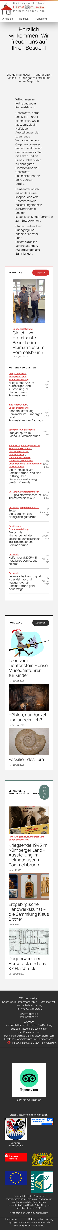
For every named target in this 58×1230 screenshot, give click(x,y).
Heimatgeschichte (30, 445)
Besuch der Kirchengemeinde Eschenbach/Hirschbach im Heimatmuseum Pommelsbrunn (25, 538)
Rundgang (41, 18)
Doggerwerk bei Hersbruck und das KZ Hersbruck (27, 963)
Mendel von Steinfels (19, 457)
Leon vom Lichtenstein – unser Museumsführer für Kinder (29, 668)
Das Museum (15, 526)
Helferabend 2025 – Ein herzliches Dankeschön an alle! (24, 560)
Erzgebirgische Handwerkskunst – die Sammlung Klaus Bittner (29, 911)
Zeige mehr (40, 272)
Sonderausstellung (23, 328)
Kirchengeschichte (18, 451)
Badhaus (13, 429)
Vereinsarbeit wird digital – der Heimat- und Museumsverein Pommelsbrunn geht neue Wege (25, 582)
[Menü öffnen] (53, 8)
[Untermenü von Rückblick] (32, 19)
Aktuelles (7, 18)
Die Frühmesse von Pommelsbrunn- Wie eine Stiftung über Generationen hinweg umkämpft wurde (25, 476)
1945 (11, 373)
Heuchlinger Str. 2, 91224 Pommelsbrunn (34, 1042)
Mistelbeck (27, 460)
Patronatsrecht (34, 463)
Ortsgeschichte (17, 463)
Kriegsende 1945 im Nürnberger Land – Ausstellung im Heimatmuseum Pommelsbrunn (21, 389)
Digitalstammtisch (29, 491)
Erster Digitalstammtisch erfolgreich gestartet (22, 513)
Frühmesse (14, 445)
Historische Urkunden (20, 448)
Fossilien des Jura (26, 759)
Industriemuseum (18, 404)
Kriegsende (20, 373)
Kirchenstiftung (17, 454)
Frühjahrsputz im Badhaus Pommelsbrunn (24, 434)
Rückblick (23, 18)
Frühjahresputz (27, 429)
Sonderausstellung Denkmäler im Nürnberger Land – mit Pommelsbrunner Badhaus (26, 415)
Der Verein (14, 491)
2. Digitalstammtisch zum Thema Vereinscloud (25, 496)
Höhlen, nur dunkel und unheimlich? (27, 717)
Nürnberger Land (17, 376)
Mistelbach (14, 460)
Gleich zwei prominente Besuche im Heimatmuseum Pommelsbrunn (28, 342)
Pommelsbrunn (16, 466)
